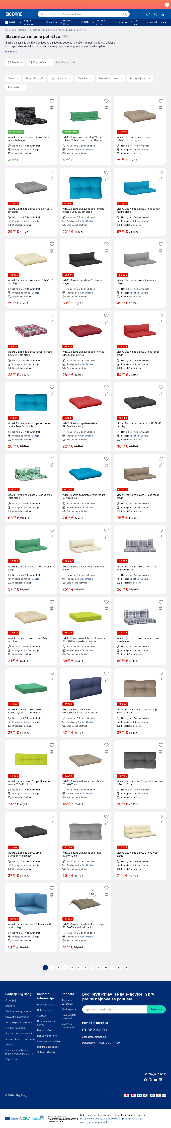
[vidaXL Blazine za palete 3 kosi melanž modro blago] (31, 917)
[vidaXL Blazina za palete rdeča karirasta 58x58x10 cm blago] (31, 345)
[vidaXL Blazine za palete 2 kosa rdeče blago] (139, 345)
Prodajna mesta (46, 1004)
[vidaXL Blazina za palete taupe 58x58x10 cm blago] (139, 130)
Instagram (150, 1079)
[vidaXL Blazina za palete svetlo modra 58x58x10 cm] (85, 488)
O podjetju (11, 1000)
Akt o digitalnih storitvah (19, 1022)
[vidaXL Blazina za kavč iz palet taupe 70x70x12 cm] (85, 774)
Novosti (9, 1044)
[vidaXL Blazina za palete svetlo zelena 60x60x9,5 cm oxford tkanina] (85, 631)
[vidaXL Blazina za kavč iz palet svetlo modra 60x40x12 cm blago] (85, 202)
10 (105, 967)
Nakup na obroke (47, 1035)
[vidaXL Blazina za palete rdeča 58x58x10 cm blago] (85, 416)
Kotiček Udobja (31, 149)
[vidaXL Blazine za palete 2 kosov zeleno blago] (31, 560)
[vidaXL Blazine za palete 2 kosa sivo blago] (139, 273)
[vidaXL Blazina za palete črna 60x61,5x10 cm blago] (31, 846)
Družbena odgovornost (18, 1011)
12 (119, 967)
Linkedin (160, 1079)
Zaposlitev (11, 1059)
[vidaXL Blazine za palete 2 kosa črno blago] (85, 273)
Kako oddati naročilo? (69, 1016)
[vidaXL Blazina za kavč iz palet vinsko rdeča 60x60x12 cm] (85, 345)
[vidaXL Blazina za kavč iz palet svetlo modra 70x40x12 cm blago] (31, 416)
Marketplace (69, 1009)
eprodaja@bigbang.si (94, 1036)
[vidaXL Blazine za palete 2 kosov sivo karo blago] (139, 631)
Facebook (145, 1079)
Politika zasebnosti (48, 1046)
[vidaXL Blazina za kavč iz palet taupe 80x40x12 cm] (139, 703)
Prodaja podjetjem (15, 1028)
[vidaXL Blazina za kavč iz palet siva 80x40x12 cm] (85, 846)
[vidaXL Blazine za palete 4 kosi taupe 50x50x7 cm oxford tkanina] (85, 917)
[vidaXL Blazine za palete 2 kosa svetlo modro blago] (139, 202)
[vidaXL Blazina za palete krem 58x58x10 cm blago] (31, 273)
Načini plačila (44, 1030)
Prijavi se (156, 1009)
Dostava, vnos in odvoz (46, 1023)
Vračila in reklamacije (68, 1026)
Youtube (155, 1079)
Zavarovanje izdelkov (49, 1041)
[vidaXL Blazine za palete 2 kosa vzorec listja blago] (31, 488)
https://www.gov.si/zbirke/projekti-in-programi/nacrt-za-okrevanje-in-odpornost (111, 1120)
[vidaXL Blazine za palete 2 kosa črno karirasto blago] (31, 130)
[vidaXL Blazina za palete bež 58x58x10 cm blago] (31, 631)
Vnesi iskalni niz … (62, 14)
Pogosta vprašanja (67, 1002)
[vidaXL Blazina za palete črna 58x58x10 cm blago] (139, 416)
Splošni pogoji (45, 1010)
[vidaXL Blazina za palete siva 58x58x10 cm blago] (31, 202)
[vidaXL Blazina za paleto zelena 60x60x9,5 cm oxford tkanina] (31, 703)
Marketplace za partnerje (20, 1039)
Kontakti (10, 1005)
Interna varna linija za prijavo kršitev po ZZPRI (19, 1052)
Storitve (42, 1015)
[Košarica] (163, 14)
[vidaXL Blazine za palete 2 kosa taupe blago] (139, 488)
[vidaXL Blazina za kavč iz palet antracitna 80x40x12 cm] (139, 774)
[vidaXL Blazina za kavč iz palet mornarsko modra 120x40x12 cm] (85, 703)
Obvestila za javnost (17, 1016)
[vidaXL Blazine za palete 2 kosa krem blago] (85, 560)
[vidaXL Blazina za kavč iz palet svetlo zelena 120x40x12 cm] (31, 774)
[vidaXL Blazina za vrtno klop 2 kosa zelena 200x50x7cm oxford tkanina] (85, 130)
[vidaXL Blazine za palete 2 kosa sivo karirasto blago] (139, 560)
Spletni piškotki (46, 1052)
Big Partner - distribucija (19, 1033)
